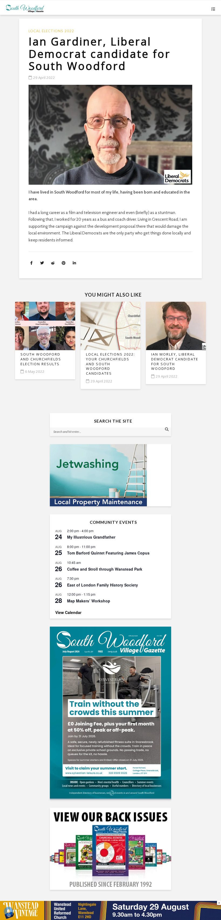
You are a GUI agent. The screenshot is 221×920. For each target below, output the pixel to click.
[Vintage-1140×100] (110, 910)
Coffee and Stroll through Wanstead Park (104, 569)
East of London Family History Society (102, 585)
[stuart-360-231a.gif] (110, 475)
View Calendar (68, 612)
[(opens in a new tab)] (110, 713)
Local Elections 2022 (51, 31)
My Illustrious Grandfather (91, 537)
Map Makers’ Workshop (88, 600)
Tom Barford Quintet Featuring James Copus (108, 553)
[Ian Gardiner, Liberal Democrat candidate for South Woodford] (110, 135)
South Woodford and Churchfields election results (40, 359)
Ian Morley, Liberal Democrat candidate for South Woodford (174, 361)
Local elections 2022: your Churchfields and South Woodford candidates (110, 364)
